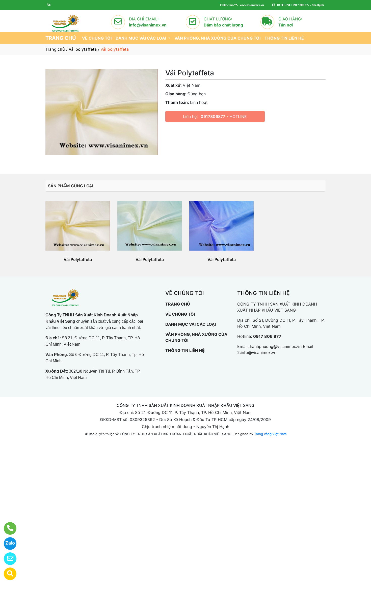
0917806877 (213, 116)
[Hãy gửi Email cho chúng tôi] (7, 559)
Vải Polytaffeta (78, 259)
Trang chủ (55, 49)
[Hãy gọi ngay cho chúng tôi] (7, 528)
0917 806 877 (267, 336)
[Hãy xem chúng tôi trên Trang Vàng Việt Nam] (7, 574)
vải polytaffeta (83, 49)
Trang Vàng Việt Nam (270, 434)
